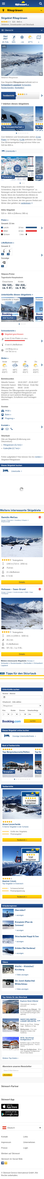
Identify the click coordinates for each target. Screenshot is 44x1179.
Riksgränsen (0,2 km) (12, 445)
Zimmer (22, 710)
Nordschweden (7, 88)
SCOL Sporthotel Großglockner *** (27, 1038)
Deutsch (11, 1128)
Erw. (4, 710)
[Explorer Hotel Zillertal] (7, 1006)
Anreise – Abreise (8, 693)
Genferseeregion (18, 592)
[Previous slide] (3, 118)
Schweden (26, 85)
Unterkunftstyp (33, 710)
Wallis (26, 592)
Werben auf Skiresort (10, 1153)
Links (25, 1137)
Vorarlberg (18, 520)
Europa (3, 520)
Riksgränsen (15, 10)
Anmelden (7, 1075)
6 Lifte (22, 140)
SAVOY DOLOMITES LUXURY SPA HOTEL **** (30, 1020)
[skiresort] (22, 3)
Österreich (10, 520)
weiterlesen (26, 203)
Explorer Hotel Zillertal (29, 1001)
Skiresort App (7, 1099)
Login (25, 1148)
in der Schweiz (23, 827)
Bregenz (24, 520)
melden (38, 457)
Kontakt (4, 1137)
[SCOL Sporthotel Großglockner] (7, 1043)
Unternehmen (29, 1142)
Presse (4, 1148)
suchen (33, 721)
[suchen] (40, 3)
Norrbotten (19, 88)
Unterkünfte (10, 151)
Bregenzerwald (5, 521)
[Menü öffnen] (3, 3)
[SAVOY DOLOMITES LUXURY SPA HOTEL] (7, 1025)
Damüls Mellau (9, 517)
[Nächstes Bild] (40, 764)
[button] (11, 721)
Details (22, 582)
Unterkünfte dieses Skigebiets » (17, 294)
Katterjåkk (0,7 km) (11, 448)
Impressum (6, 1142)
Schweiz (9, 592)
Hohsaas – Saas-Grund (13, 589)
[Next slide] (41, 118)
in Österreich (18, 884)
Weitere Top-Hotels (9, 1058)
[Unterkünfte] (3, 151)
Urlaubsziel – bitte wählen (11, 702)
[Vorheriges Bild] (4, 764)
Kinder (13, 710)
